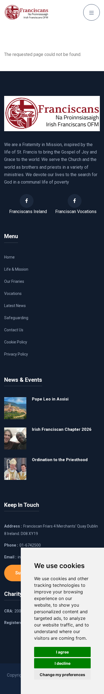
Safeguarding (16, 318)
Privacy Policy (16, 354)
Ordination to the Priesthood (60, 459)
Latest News (15, 305)
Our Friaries (14, 281)
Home (9, 257)
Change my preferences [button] (62, 674)
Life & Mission (16, 269)
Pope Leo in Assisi (50, 399)
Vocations (13, 293)
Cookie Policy (15, 342)
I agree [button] (62, 652)
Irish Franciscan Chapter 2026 (62, 429)
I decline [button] (62, 663)
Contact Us (13, 330)
